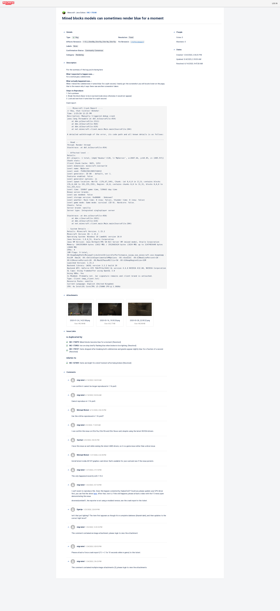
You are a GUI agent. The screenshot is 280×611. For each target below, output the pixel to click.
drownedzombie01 (79, 501)
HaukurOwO (125, 491)
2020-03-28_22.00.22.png (140, 320)
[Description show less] (64, 63)
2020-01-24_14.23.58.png (80, 320)
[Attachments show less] (64, 295)
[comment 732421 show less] (68, 561)
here (95, 494)
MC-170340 (92, 13)
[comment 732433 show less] (68, 380)
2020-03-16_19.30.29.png (110, 320)
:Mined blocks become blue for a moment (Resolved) (95, 342)
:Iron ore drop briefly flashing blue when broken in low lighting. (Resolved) (102, 346)
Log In (274, 3)
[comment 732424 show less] (68, 527)
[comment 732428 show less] (68, 455)
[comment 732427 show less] (68, 470)
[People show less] (174, 32)
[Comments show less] (64, 372)
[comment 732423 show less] (68, 546)
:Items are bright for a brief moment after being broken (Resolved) (100, 363)
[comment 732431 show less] (68, 410)
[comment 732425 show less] (68, 509)
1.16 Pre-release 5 (137, 42)
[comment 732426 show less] (68, 485)
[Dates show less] (174, 50)
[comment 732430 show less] (68, 425)
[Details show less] (64, 32)
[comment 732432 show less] (68, 395)
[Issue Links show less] (64, 331)
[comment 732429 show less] (68, 440)
